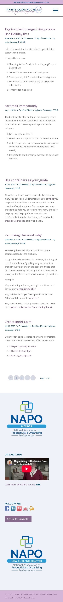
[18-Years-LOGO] (26, 10)
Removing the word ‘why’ (23, 235)
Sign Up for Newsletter (18, 518)
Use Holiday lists (17, 34)
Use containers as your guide (26, 180)
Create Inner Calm (18, 322)
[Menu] (54, 10)
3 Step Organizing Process (22, 346)
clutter (34, 297)
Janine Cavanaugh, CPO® (15, 42)
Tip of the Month (44, 38)
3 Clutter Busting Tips (20, 350)
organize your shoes (15, 220)
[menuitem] (54, 10)
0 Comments (27, 38)
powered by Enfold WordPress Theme (20, 598)
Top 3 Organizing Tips (20, 355)
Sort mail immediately (21, 106)
